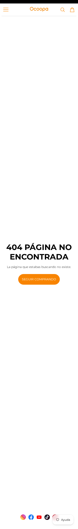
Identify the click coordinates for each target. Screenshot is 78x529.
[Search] (62, 9)
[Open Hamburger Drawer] (5, 9)
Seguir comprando (39, 279)
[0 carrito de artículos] (72, 9)
